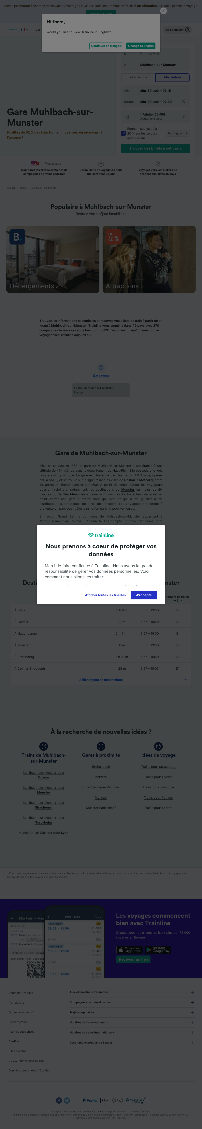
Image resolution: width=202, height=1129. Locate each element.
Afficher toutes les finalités (105, 595)
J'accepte (144, 595)
